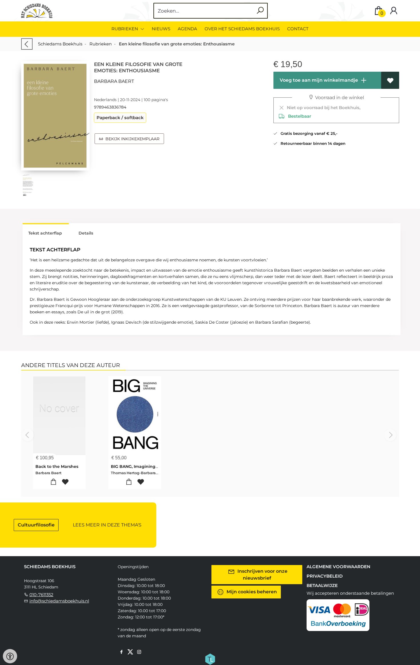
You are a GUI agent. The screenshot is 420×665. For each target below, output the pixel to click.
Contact (298, 28)
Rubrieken (100, 44)
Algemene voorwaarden (338, 566)
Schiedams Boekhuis (60, 44)
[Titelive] (210, 658)
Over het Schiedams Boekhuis (242, 28)
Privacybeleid (325, 576)
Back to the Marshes (56, 466)
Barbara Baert (114, 81)
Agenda (187, 28)
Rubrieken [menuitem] (125, 28)
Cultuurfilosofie (36, 525)
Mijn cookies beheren (251, 591)
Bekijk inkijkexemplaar (131, 138)
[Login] (393, 10)
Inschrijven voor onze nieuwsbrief (261, 574)
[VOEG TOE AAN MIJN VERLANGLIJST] (390, 80)
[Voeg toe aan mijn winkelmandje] (53, 482)
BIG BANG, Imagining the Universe (147, 466)
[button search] (260, 11)
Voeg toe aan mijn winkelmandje (318, 80)
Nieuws (161, 28)
